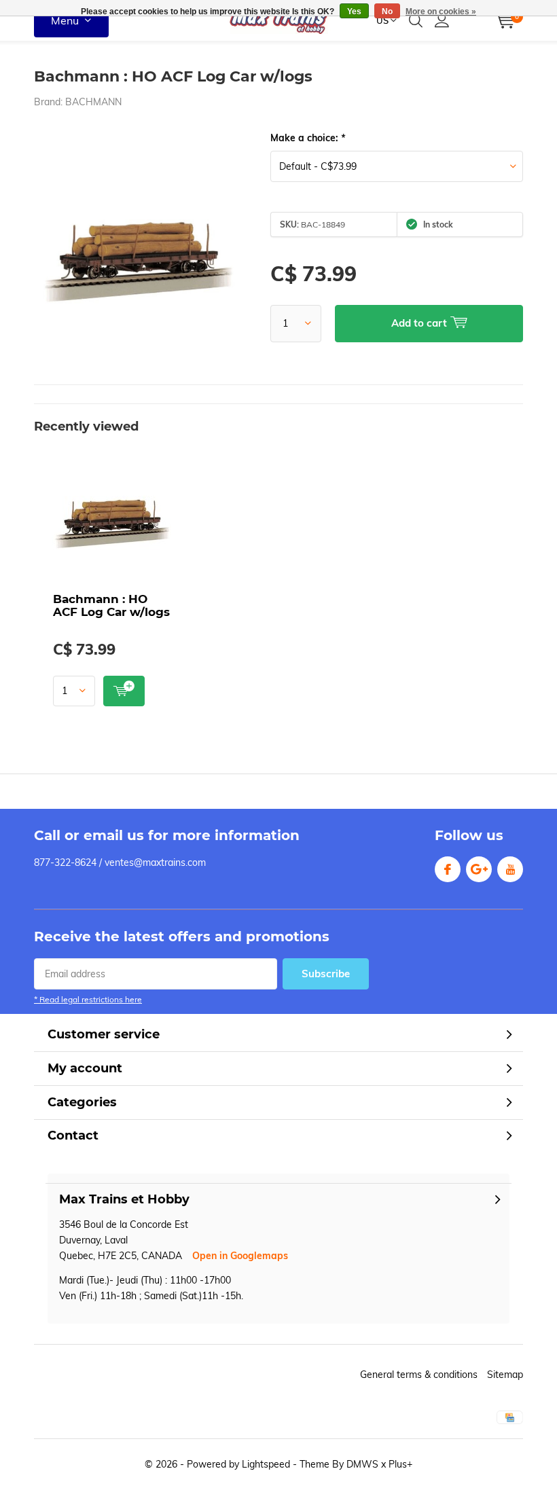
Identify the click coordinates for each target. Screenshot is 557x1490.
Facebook (448, 869)
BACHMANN (93, 102)
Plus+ (400, 1464)
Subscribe (326, 973)
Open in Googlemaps (240, 1256)
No (387, 11)
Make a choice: (307, 138)
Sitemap (505, 1374)
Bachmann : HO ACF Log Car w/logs (111, 605)
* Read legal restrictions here (88, 999)
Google (479, 869)
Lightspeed (266, 1464)
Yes (354, 11)
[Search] (416, 20)
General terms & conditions (419, 1374)
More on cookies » (441, 11)
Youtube (510, 869)
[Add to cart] (124, 691)
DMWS (362, 1464)
